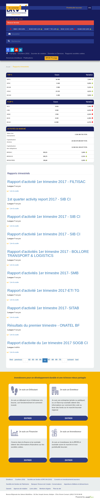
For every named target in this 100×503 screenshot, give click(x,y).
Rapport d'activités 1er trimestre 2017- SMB (43, 273)
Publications (28, 58)
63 (33, 360)
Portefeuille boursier (74, 8)
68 (53, 360)
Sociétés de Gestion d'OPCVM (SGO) (39, 479)
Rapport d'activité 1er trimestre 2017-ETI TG (43, 290)
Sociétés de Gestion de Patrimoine (17, 484)
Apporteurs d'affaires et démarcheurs (76, 484)
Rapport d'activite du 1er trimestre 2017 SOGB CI (47, 343)
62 (29, 360)
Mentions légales (45, 489)
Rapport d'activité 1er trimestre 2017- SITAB (43, 308)
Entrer (28, 418)
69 (56, 360)
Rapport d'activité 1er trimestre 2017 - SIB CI (43, 217)
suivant (70, 360)
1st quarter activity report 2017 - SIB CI (39, 199)
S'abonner (9, 33)
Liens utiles (33, 489)
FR (89, 8)
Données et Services (56, 53)
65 (40, 360)
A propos (12, 53)
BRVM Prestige (51, 58)
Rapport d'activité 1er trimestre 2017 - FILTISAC (46, 182)
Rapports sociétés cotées (75, 53)
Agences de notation (20, 489)
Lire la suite (14, 191)
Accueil (7, 54)
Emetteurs (9, 479)
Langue (10, 186)
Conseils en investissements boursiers (67, 479)
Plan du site (57, 489)
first (11, 360)
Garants (8, 489)
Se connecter (14, 8)
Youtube (16, 52)
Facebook (8, 52)
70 (60, 360)
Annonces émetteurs (14, 58)
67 (49, 360)
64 (37, 360)
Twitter (12, 52)
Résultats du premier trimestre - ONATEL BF (43, 325)
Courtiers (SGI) (23, 53)
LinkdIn (20, 52)
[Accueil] (17, 10)
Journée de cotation (38, 53)
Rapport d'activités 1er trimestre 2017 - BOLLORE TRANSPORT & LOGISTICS (48, 254)
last (76, 360)
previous (18, 360)
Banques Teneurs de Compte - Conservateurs (46, 484)
